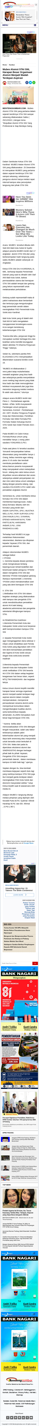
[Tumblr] (27, 1417)
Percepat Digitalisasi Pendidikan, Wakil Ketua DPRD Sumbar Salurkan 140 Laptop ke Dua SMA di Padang (19, 1120)
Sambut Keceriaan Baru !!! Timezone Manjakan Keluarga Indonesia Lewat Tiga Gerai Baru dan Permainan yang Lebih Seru (17, 1238)
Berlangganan (29, 1390)
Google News (28, 843)
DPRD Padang (8, 1390)
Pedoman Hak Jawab (12, 1404)
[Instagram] (19, 1417)
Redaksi (6, 1401)
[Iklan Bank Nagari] (19, 1311)
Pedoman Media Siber (26, 1401)
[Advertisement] (19, 142)
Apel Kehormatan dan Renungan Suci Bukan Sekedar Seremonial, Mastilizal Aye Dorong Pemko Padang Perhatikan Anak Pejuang (24, 1159)
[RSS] (31, 1417)
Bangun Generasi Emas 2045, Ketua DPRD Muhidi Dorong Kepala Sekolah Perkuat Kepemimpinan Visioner (18, 1246)
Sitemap (19, 1395)
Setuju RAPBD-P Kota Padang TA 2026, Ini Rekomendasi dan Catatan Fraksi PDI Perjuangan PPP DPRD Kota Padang (18, 1225)
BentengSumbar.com (19, 1424)
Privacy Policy (23, 1392)
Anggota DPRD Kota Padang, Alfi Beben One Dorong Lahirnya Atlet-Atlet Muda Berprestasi (24, 1139)
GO (35, 963)
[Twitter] (11, 1417)
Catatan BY (19, 1390)
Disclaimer (13, 1392)
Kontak (5, 1392)
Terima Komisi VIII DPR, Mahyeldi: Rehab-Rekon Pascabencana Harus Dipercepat (17, 930)
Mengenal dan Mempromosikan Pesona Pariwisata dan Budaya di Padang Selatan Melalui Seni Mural (18, 938)
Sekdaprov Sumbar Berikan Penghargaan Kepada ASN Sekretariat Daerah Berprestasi (19, 947)
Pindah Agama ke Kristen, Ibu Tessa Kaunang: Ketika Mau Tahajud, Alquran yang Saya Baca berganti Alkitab (18, 1213)
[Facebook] (7, 1417)
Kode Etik (13, 1401)
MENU (5, 25)
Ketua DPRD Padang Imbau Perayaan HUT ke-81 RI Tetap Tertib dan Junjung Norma (24, 1177)
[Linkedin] (23, 1417)
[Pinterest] (15, 1417)
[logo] (19, 1382)
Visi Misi (32, 1392)
